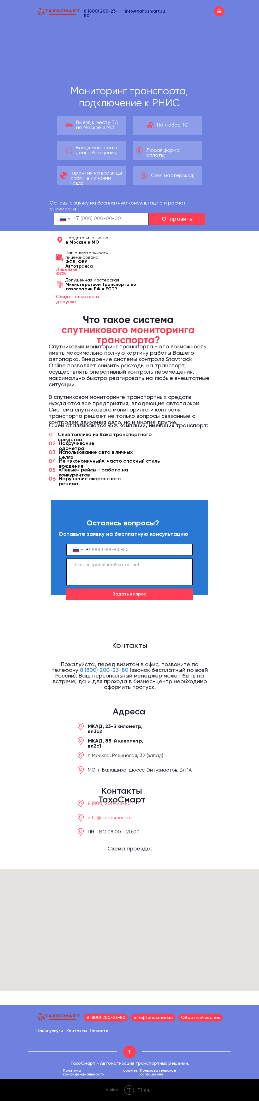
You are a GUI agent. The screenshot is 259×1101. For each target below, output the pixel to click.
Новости (99, 1031)
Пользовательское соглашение (158, 1072)
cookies (130, 1071)
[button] (200, 1017)
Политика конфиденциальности (84, 1072)
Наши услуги (49, 1031)
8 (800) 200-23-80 (104, 670)
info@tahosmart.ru (145, 11)
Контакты (76, 1031)
